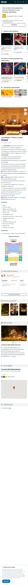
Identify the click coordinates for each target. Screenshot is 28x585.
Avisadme (14, 25)
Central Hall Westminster (11, 369)
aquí (9, 182)
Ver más (13, 356)
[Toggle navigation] (26, 2)
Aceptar (6, 581)
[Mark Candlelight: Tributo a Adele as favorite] (11, 35)
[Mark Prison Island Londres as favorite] (24, 64)
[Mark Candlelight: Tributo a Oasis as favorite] (24, 35)
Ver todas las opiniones (14, 294)
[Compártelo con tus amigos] (25, 109)
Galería (24, 131)
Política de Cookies (13, 574)
